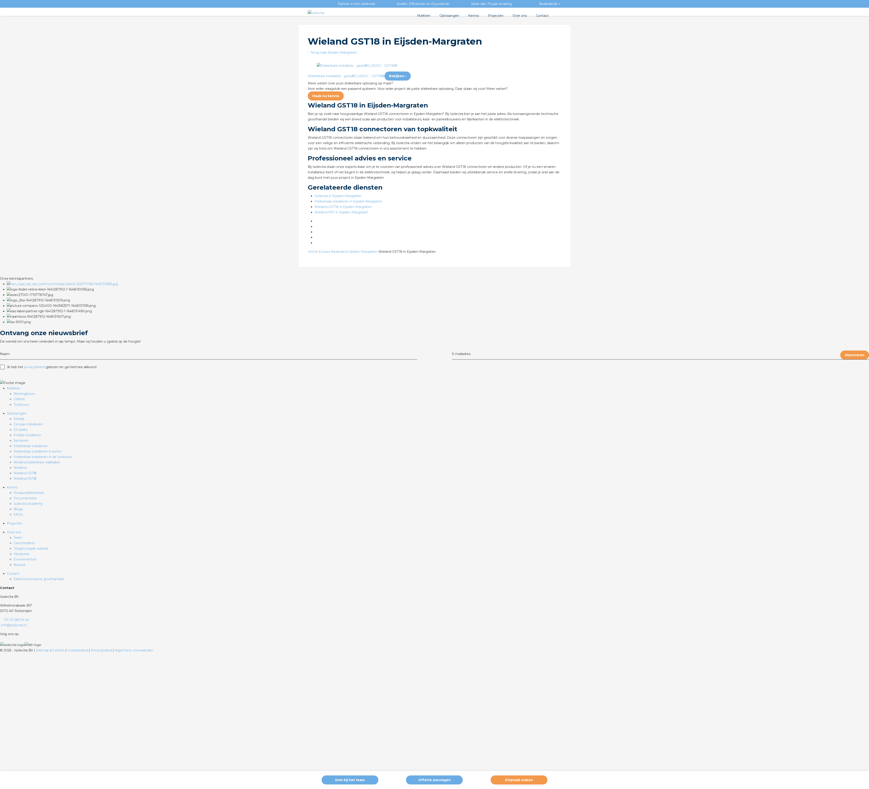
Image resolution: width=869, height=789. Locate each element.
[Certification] (62, 284)
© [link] (1, 650)
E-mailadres (461, 354)
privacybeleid (34, 367)
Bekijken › (397, 76)
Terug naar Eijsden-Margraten (333, 52)
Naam (5, 354)
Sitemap (43, 650)
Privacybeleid (102, 650)
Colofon (58, 650)
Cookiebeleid (78, 650)
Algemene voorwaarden (134, 650)
